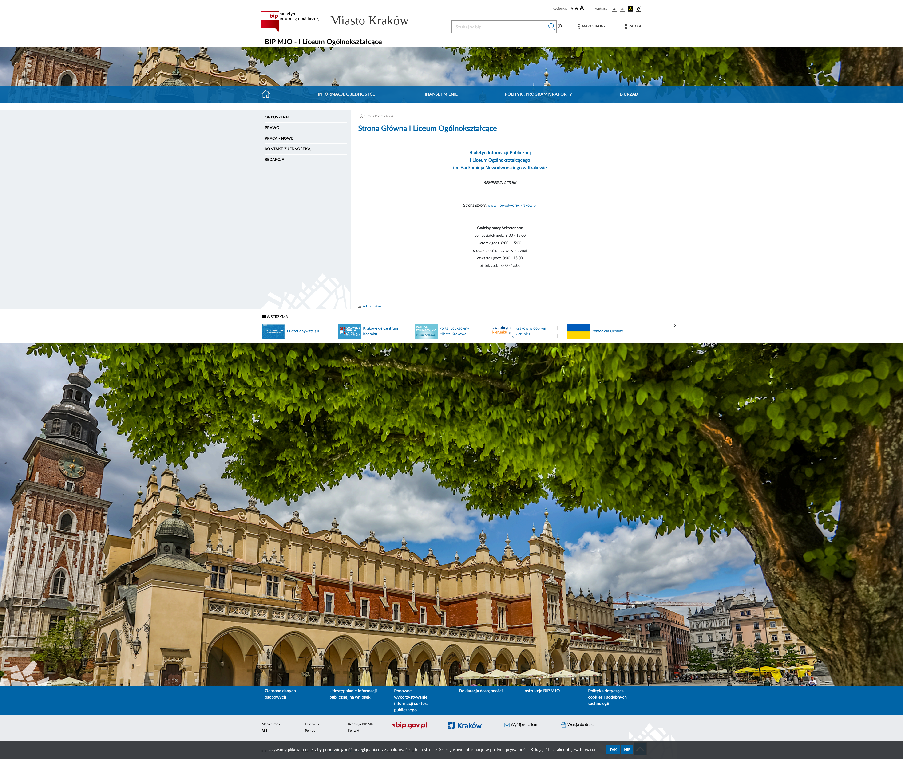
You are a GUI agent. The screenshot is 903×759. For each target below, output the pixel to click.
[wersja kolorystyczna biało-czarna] (622, 8)
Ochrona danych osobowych (280, 694)
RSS (265, 730)
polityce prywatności (509, 750)
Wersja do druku (580, 725)
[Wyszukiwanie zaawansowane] (560, 26)
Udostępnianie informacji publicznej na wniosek (353, 694)
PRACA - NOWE (279, 138)
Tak (613, 750)
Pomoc (310, 730)
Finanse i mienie (440, 94)
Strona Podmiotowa (378, 116)
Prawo (272, 128)
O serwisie (312, 724)
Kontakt (353, 730)
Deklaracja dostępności (481, 691)
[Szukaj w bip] (552, 26)
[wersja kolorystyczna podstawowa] (614, 8)
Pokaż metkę (371, 306)
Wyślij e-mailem (523, 725)
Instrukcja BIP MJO (541, 691)
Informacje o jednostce (346, 94)
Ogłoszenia (277, 117)
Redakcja (275, 159)
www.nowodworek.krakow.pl (512, 205)
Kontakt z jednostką (287, 149)
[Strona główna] (267, 94)
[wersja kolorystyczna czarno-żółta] (630, 8)
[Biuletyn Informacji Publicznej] (415, 728)
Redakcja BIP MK (360, 724)
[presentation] (675, 325)
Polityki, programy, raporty (538, 94)
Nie (627, 750)
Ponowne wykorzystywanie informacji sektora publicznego (411, 700)
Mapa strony (271, 724)
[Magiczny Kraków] (472, 728)
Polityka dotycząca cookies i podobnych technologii (607, 697)
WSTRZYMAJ (278, 317)
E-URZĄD (629, 94)
